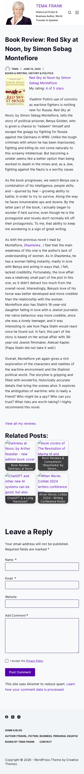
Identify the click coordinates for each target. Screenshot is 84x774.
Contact (46, 741)
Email (10, 578)
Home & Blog (13, 730)
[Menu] (77, 12)
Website (11, 597)
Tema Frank (49, 5)
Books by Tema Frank (19, 741)
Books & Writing (16, 73)
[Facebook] (6, 717)
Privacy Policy (34, 660)
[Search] (69, 12)
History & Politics (41, 73)
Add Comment (16, 615)
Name (11, 560)
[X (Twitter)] (12, 717)
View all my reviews (20, 423)
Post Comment (20, 672)
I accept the (26, 660)
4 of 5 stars (55, 88)
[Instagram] (18, 717)
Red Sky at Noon (42, 78)
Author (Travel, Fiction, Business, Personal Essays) (41, 736)
